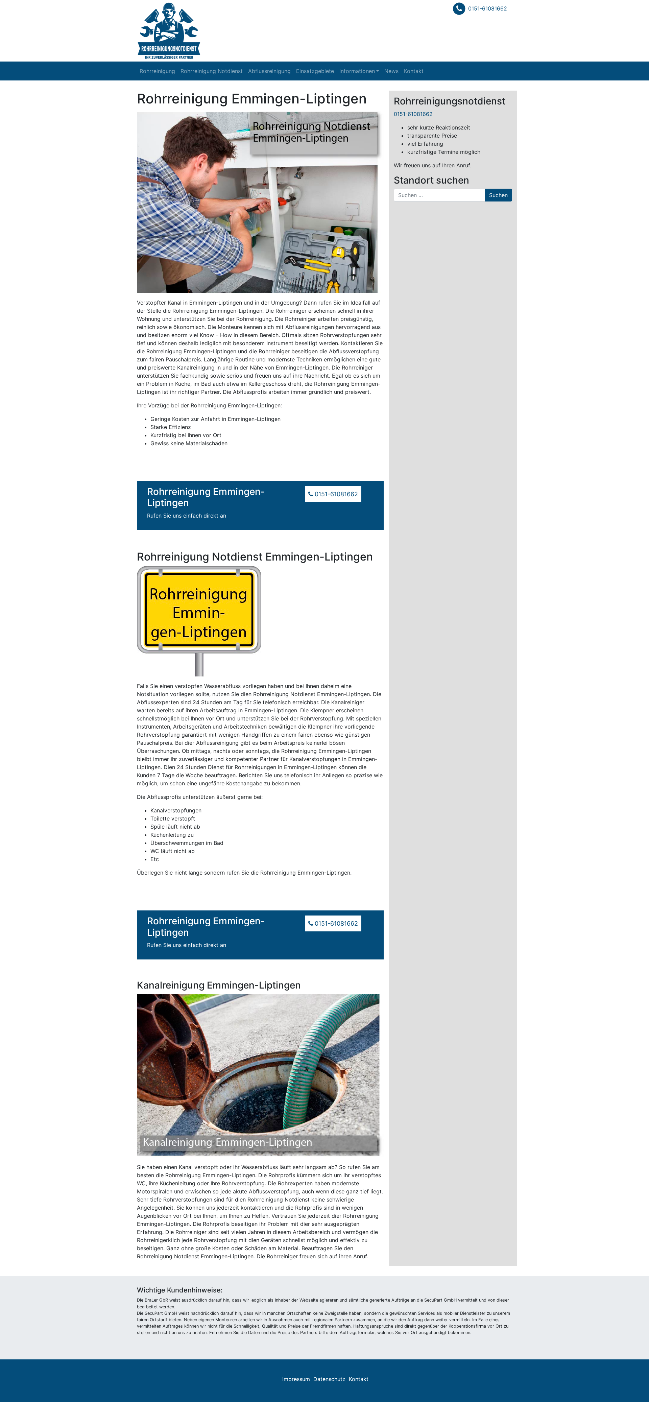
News (391, 71)
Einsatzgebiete (315, 71)
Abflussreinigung (269, 71)
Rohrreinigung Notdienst (212, 71)
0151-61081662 (487, 8)
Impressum (296, 1379)
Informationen (357, 71)
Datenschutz (329, 1379)
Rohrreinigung (157, 71)
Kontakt (414, 71)
